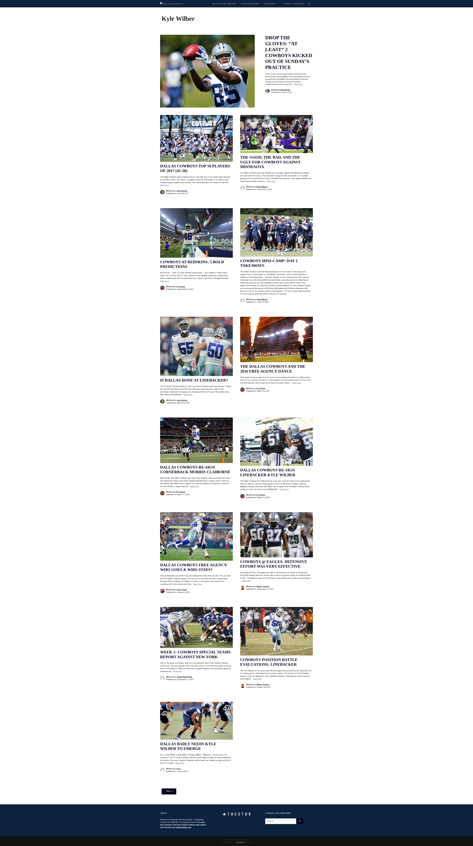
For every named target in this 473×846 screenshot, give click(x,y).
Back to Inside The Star (224, 4)
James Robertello (184, 677)
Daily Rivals (240, 842)
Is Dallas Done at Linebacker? (194, 380)
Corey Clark (181, 590)
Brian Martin (262, 187)
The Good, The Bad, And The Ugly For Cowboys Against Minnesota (270, 162)
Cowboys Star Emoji (293, 4)
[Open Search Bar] (309, 3)
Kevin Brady (285, 90)
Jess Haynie (181, 191)
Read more (298, 84)
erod (178, 769)
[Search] (299, 821)
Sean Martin (261, 299)
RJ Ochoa (180, 287)
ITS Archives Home (250, 4)
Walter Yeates (262, 586)
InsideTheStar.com (183, 827)
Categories (269, 4)
